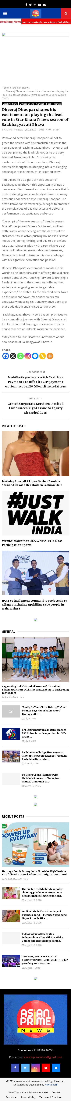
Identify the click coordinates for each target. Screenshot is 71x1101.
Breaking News (10, 104)
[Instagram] (27, 356)
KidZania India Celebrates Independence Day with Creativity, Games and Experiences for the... (42, 937)
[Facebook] (5, 356)
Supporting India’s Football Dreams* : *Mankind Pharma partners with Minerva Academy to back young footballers (35, 689)
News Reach (51, 1084)
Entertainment (27, 104)
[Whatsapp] (20, 356)
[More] (50, 356)
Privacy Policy (28, 1097)
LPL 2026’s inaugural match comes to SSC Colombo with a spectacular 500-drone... (44, 733)
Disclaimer (11, 1097)
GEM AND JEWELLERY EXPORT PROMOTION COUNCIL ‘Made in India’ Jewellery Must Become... (45, 960)
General (40, 104)
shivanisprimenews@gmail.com (43, 1057)
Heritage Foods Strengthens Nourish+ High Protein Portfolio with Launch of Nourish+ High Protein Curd (34, 873)
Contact (56, 1092)
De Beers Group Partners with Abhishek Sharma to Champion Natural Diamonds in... (40, 778)
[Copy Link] (42, 356)
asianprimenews (14, 129)
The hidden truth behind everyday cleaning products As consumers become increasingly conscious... (42, 892)
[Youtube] (46, 1068)
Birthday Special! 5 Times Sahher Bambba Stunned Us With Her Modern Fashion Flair (32, 483)
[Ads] (35, 620)
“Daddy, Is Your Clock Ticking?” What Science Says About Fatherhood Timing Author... (44, 710)
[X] (13, 356)
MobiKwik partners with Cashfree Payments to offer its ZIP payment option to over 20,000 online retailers (35, 381)
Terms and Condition (50, 1097)
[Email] (56, 1068)
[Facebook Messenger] (35, 356)
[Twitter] (25, 1068)
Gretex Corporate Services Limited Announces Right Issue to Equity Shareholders (36, 408)
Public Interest (53, 104)
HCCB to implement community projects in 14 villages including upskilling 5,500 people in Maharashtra (34, 604)
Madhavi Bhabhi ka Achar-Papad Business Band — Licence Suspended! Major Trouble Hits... (44, 915)
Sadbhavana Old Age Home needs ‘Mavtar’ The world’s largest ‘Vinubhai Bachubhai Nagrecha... (44, 756)
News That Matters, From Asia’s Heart (28, 1092)
